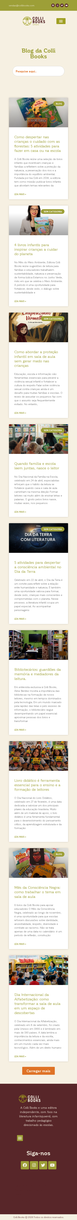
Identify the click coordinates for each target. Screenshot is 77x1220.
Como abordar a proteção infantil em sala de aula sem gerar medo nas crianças (36, 358)
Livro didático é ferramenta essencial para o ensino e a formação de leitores (37, 784)
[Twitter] (62, 5)
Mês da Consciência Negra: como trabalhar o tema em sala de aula (37, 891)
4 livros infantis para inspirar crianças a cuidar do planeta (36, 249)
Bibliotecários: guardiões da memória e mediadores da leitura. (37, 673)
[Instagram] (57, 5)
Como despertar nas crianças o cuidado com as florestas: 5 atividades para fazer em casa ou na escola (37, 143)
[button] (61, 21)
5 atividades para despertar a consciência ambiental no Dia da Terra (37, 566)
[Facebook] (53, 5)
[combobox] (38, 71)
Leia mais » (20, 194)
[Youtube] (66, 5)
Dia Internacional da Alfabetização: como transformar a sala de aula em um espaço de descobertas (37, 1003)
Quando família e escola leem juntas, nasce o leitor (36, 465)
